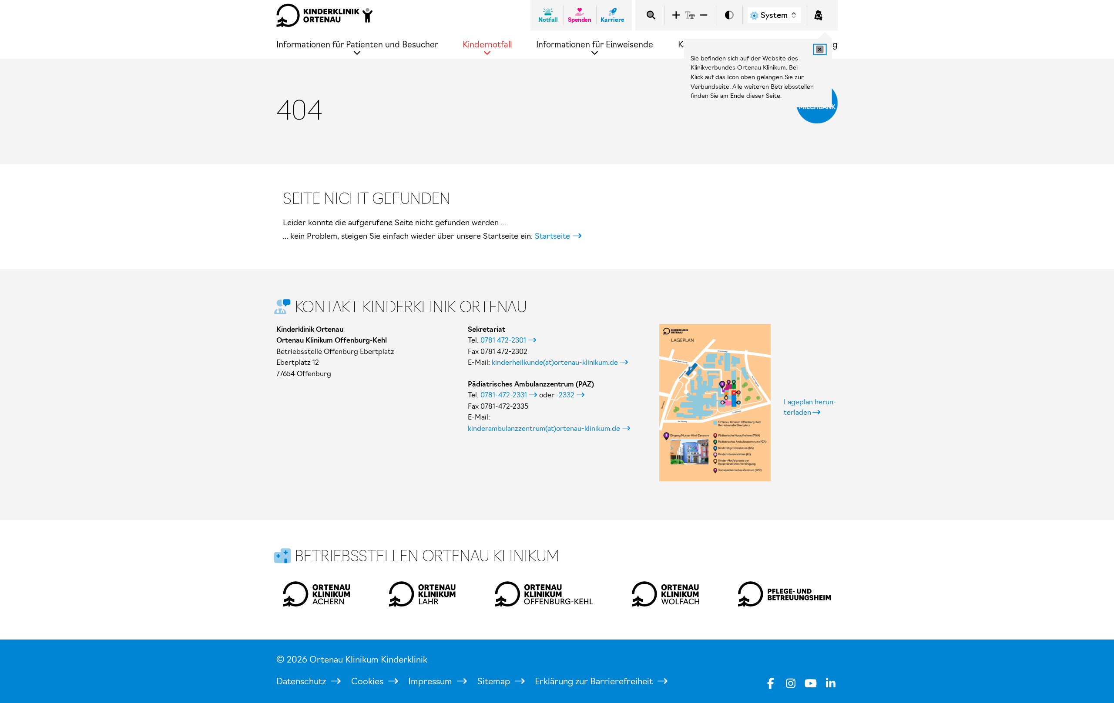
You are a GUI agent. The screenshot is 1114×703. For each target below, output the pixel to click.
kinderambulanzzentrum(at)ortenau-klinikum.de (544, 428)
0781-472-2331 (503, 394)
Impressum (431, 681)
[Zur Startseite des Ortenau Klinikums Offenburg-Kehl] (544, 593)
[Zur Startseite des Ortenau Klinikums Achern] (316, 593)
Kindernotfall (487, 44)
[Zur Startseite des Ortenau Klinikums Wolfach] (665, 593)
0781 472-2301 (503, 340)
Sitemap (494, 681)
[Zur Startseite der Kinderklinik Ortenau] (324, 15)
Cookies (368, 681)
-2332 (565, 394)
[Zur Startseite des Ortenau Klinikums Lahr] (422, 593)
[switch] (729, 15)
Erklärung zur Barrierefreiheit (595, 681)
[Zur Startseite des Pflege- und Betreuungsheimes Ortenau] (784, 593)
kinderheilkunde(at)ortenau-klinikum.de (555, 362)
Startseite (552, 236)
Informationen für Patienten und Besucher (357, 44)
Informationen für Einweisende (594, 44)
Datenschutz (302, 681)
